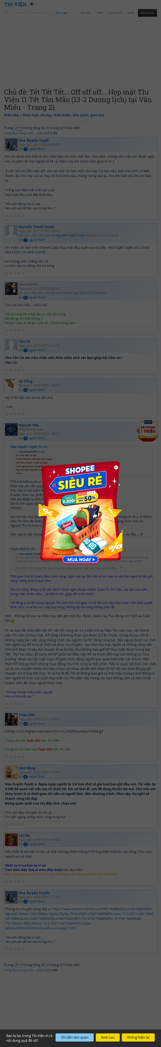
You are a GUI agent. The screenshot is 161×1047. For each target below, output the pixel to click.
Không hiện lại (138, 1037)
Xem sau (107, 1037)
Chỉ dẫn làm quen (74, 1037)
